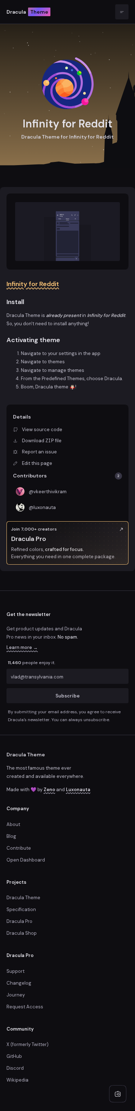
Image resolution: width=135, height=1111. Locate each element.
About (13, 824)
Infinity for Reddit (32, 284)
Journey (15, 995)
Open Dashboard (25, 860)
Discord (15, 1068)
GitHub (14, 1056)
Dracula (27, 12)
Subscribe (67, 696)
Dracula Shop (21, 933)
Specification (21, 909)
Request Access (24, 1007)
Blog (11, 836)
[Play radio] (117, 1093)
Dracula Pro (19, 921)
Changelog (18, 983)
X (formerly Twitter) (27, 1044)
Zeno (49, 789)
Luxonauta (78, 789)
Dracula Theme (25, 754)
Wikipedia (17, 1080)
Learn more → (22, 647)
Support (15, 971)
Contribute (18, 848)
